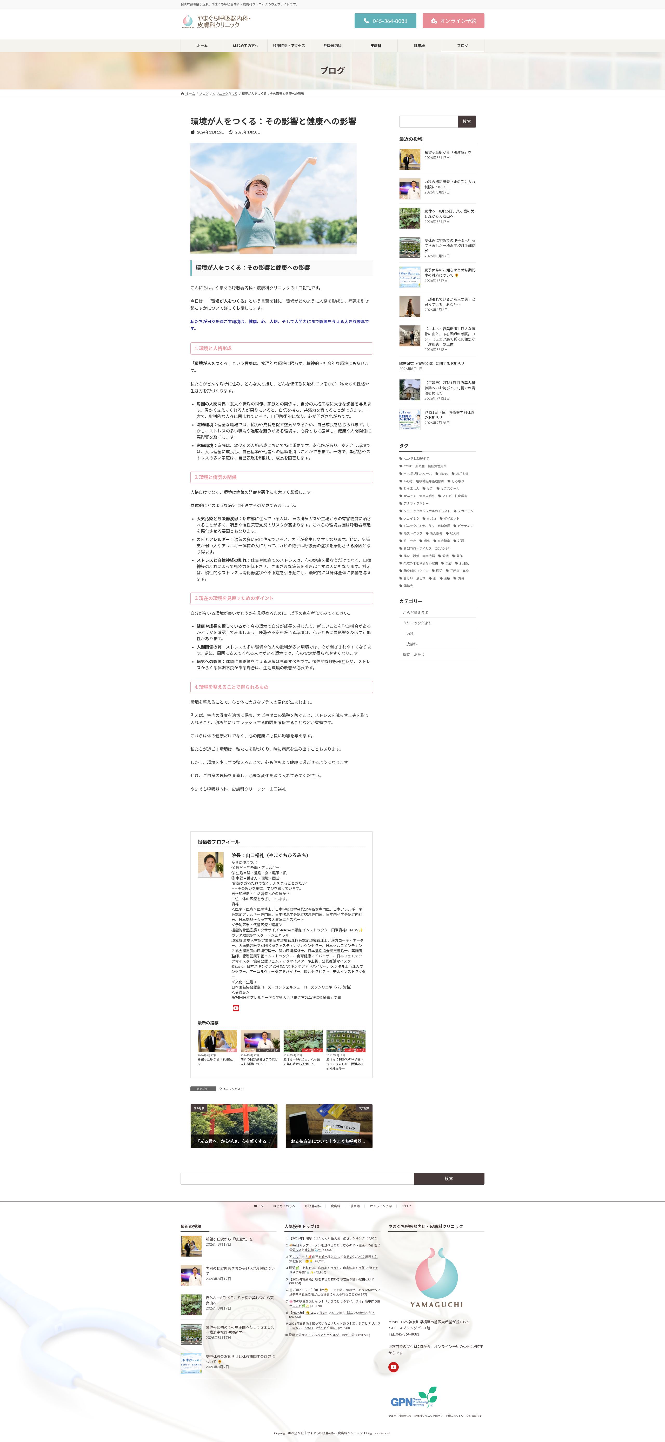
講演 (461, 578)
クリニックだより (268, 1050)
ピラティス (465, 526)
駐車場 (355, 1206)
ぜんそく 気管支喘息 (419, 496)
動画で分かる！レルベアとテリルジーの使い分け (323, 1335)
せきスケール (450, 488)
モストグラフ (413, 533)
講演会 (408, 586)
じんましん (411, 488)
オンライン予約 (381, 1206)
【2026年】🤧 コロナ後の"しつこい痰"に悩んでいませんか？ (332, 1313)
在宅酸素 (444, 541)
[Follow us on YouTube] (393, 1367)
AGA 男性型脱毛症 (416, 458)
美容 (448, 563)
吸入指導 (436, 533)
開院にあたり (414, 654)
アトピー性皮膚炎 (454, 496)
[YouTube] (236, 1008)
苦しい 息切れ (414, 578)
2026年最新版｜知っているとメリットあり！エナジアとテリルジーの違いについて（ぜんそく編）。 (334, 1325)
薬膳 (447, 578)
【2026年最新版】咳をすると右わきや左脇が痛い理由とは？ (331, 1279)
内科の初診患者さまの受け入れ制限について (259, 1061)
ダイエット (452, 518)
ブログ (406, 1206)
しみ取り (458, 481)
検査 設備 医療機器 (419, 556)
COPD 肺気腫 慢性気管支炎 (425, 466)
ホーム (258, 1206)
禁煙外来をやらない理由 (421, 563)
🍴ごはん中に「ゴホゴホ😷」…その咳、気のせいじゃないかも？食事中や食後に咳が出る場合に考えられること (334, 1292)
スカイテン (466, 511)
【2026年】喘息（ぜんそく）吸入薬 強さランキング (327, 1238)
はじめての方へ (284, 1206)
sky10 (444, 474)
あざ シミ (462, 474)
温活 (445, 556)
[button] (385, 20)
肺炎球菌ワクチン (416, 571)
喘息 (427, 541)
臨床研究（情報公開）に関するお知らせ (432, 363)
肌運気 (464, 563)
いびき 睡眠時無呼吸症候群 (424, 481)
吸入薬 (455, 533)
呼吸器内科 (313, 1206)
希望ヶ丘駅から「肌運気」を (216, 1061)
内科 (410, 633)
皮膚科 (232, 1050)
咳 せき (410, 541)
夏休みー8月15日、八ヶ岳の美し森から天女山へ (301, 1061)
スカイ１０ (411, 518)
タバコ (431, 518)
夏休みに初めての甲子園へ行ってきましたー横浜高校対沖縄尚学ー (345, 1064)
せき (430, 488)
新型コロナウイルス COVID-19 (426, 548)
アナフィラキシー (416, 503)
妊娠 (461, 541)
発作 (459, 556)
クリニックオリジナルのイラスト (427, 511)
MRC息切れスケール (418, 474)
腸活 (439, 571)
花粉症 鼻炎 (459, 571)
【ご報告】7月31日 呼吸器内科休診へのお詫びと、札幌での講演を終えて (449, 387)
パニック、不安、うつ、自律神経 (427, 526)
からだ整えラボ (312, 1050)
